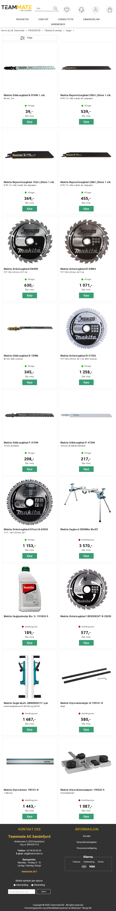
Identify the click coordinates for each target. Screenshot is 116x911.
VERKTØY (43, 19)
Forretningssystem (34, 908)
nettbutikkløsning (54, 908)
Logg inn (96, 10)
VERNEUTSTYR (65, 19)
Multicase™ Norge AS (81, 908)
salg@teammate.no (33, 853)
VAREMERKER (58, 24)
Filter (29, 37)
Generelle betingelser (87, 842)
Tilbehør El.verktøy (53, 30)
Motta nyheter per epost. (29, 880)
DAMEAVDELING (91, 19)
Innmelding (22, 884)
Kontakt (86, 836)
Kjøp (30, 121)
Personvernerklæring (87, 848)
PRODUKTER (34, 30)
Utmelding (39, 884)
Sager (69, 30)
